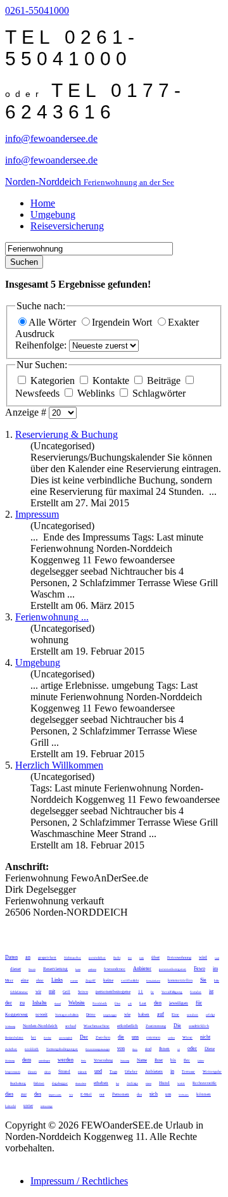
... (52, 616)
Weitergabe (212, 1071)
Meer (9, 980)
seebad (70, 1026)
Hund (164, 1082)
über (155, 957)
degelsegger (60, 1083)
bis (173, 1060)
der (8, 1003)
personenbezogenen (172, 969)
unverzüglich (65, 1037)
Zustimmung (156, 1026)
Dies (117, 1003)
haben (143, 1014)
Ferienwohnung (179, 957)
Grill (66, 992)
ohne (40, 980)
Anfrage (132, 1083)
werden (65, 1060)
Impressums (55, 1094)
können (203, 1094)
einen (148, 1083)
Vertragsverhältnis (67, 1014)
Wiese (187, 1037)
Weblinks (96, 393)
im (215, 968)
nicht (205, 1037)
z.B (130, 1003)
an (27, 957)
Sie (203, 980)
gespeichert (47, 957)
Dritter (201, 1060)
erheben (101, 1082)
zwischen (11, 1049)
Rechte (47, 1037)
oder (192, 1048)
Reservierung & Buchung (66, 434)
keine (108, 980)
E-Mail (86, 1094)
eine (24, 980)
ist (211, 991)
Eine (175, 1014)
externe (74, 980)
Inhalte (39, 1003)
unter (28, 1105)
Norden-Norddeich (40, 1025)
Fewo (199, 968)
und (98, 1071)
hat (117, 1083)
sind (148, 1049)
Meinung (10, 1060)
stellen (171, 1037)
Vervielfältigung (172, 992)
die (121, 1037)
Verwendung (103, 1060)
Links (57, 980)
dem (26, 1060)
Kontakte (111, 380)
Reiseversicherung (67, 226)
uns (135, 1037)
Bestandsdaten (14, 1037)
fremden (195, 992)
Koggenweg (16, 1014)
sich (153, 1094)
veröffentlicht (130, 980)
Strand (64, 1071)
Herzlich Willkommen (59, 765)
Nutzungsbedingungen (62, 1049)
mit (52, 991)
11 (140, 991)
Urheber (131, 1071)
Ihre (187, 1060)
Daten (11, 957)
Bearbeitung (18, 1083)
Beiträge (163, 380)
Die (177, 1025)
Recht (116, 957)
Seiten (83, 992)
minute (82, 1071)
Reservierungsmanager (98, 1049)
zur (24, 1094)
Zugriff (91, 980)
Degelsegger (110, 1014)
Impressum (37, 514)
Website (76, 1003)
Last (142, 1003)
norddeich (32, 1049)
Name (142, 1060)
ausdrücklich (199, 1026)
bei (33, 1037)
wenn (181, 1083)
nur (101, 1094)
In (152, 992)
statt (217, 957)
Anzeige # (27, 412)
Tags (113, 1071)
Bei (130, 957)
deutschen (80, 1083)
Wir (71, 1094)
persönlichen (97, 957)
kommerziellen (180, 980)
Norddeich (99, 1003)
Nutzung (124, 1060)
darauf (57, 1003)
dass (134, 1049)
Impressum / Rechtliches (79, 1180)
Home (42, 203)
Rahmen (39, 1083)
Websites (184, 1094)
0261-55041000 (37, 10)
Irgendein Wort (123, 322)
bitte (216, 980)
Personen (120, 1094)
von (121, 1048)
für (199, 1003)
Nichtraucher (72, 957)
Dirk (141, 957)
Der (84, 1037)
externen (153, 1037)
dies (9, 1094)
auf (160, 1014)
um (168, 1094)
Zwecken (103, 1037)
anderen (92, 969)
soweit (41, 1014)
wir (38, 991)
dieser (15, 968)
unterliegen (44, 1060)
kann (77, 969)
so (178, 1049)
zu (22, 1003)
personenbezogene (113, 991)
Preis (83, 1060)
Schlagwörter (158, 393)
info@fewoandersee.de (51, 138)
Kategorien (52, 380)
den (158, 1003)
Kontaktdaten (153, 980)
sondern (192, 1014)
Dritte (91, 1014)
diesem (32, 1071)
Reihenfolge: (42, 345)
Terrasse (188, 1071)
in (172, 1071)
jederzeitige (47, 1106)
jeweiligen (178, 1003)
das (139, 1094)
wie (127, 1014)
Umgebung (52, 214)
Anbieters (154, 1071)
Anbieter (142, 968)
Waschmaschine (97, 1026)
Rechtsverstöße (205, 1083)
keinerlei (10, 1106)
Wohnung (10, 1026)
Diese (210, 1048)
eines (47, 1071)
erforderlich (127, 1025)
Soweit (31, 969)
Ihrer (159, 1060)
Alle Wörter (53, 322)
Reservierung (55, 968)
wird (203, 957)
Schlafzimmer (19, 992)
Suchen (24, 262)
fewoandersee (114, 969)
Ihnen (164, 1048)
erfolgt (210, 1014)
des (37, 1094)
